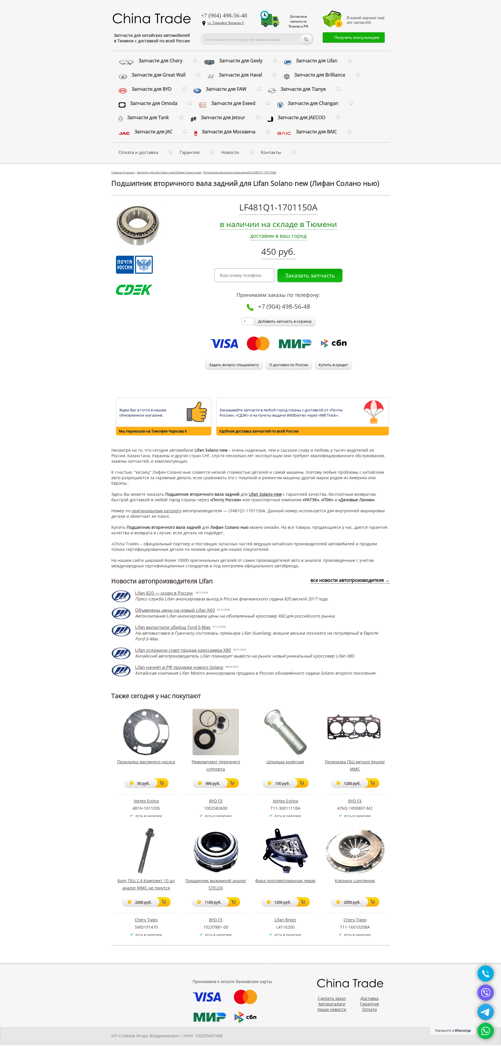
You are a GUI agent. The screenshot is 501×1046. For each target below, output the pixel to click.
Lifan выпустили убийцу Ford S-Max (172, 627)
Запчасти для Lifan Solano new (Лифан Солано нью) (169, 172)
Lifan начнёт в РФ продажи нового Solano (179, 667)
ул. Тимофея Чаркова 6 (225, 23)
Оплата (369, 1009)
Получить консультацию (357, 37)
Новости (230, 152)
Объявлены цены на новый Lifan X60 (175, 610)
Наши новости (331, 1009)
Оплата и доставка (138, 152)
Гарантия (189, 152)
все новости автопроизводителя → (350, 580)
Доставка (369, 998)
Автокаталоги (331, 1004)
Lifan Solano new (265, 494)
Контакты (271, 152)
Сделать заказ (332, 998)
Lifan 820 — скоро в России (164, 593)
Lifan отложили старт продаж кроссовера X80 (183, 650)
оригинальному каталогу (156, 510)
